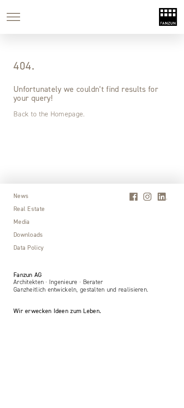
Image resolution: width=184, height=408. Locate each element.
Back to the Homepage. (49, 114)
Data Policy (28, 247)
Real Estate (29, 209)
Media (21, 221)
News (21, 196)
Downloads (28, 234)
